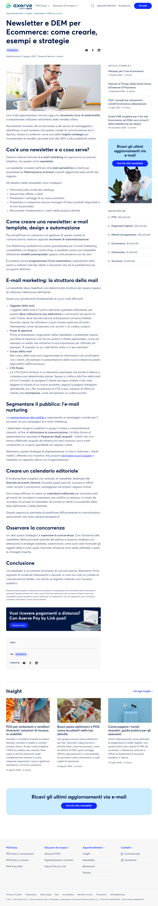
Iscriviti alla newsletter (130, 163)
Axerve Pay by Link (55, 866)
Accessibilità (68, 895)
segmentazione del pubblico (28, 417)
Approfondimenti (106, 6)
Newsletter (89, 860)
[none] (86, 50)
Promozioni (101, 895)
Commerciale (132, 854)
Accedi (143, 6)
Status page (45, 895)
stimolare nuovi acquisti (77, 455)
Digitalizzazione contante (58, 860)
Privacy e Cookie (14, 895)
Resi (57, 895)
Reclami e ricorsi (85, 895)
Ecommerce (12, 50)
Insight (86, 854)
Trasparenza (31, 895)
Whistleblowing (117, 895)
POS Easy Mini (14, 866)
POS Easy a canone (17, 860)
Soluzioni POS (52, 854)
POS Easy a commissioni (20, 854)
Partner (87, 873)
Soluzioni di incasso (55, 848)
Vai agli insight (142, 691)
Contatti (126, 848)
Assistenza (124, 6)
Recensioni (89, 866)
